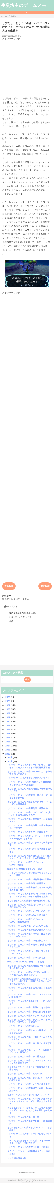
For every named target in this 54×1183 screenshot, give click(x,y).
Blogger (31, 1172)
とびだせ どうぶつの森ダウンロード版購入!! (29, 1147)
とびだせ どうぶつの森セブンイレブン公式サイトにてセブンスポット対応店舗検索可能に (29, 766)
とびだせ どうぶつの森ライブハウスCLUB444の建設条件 (25, 920)
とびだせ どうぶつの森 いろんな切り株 (27, 926)
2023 (8, 709)
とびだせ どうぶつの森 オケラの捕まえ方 (28, 1084)
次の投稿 (8, 586)
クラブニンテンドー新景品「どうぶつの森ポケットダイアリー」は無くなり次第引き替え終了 (29, 1110)
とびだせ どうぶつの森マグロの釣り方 (26, 957)
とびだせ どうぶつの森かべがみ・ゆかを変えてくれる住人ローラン (29, 935)
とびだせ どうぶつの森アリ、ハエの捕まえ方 (29, 1015)
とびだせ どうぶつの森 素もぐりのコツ (27, 1073)
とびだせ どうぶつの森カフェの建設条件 (27, 832)
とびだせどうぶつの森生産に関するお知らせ (28, 778)
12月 (10, 757)
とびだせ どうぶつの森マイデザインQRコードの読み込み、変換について (29, 973)
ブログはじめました (16, 1158)
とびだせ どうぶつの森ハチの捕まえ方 (26, 1056)
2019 (8, 725)
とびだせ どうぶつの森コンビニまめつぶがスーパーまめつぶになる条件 (29, 813)
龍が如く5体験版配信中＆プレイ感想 (24, 869)
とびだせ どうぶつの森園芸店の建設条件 (27, 808)
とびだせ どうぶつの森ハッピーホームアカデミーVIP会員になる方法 (29, 837)
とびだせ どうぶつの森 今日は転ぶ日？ (27, 940)
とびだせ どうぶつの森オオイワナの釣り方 (28, 911)
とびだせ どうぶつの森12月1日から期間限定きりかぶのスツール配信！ (29, 783)
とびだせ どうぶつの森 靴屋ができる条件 (28, 1007)
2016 (8, 737)
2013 (8, 750)
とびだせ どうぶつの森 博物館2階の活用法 (29, 879)
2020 (8, 721)
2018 (8, 729)
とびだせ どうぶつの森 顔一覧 (23, 1117)
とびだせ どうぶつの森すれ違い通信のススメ (29, 930)
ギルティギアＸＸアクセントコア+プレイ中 (28, 1095)
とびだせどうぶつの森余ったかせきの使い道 (28, 900)
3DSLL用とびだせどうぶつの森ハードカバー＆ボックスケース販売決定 (28, 1141)
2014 (8, 746)
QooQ (31, 1182)
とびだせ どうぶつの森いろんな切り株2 (27, 915)
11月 (10, 761)
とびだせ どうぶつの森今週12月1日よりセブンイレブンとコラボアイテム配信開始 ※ (29, 857)
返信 (11, 621)
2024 (8, 705)
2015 (8, 742)
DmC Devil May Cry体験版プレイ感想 (25, 962)
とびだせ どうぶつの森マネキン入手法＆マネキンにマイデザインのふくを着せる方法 (29, 895)
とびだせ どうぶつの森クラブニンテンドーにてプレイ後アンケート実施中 (29, 1020)
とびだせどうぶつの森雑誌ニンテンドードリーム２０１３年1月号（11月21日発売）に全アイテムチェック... (29, 981)
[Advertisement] (27, 67)
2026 (8, 697)
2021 (8, 717)
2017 (8, 733)
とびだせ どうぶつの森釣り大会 (23, 1026)
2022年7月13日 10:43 (25, 613)
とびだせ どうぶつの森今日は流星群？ (26, 883)
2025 (8, 701)
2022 (8, 713)
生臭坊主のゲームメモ (24, 5)
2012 (8, 754)
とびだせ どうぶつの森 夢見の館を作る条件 (29, 1011)
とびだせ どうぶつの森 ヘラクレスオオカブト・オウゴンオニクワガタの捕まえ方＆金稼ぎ (29, 1101)
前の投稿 (45, 586)
